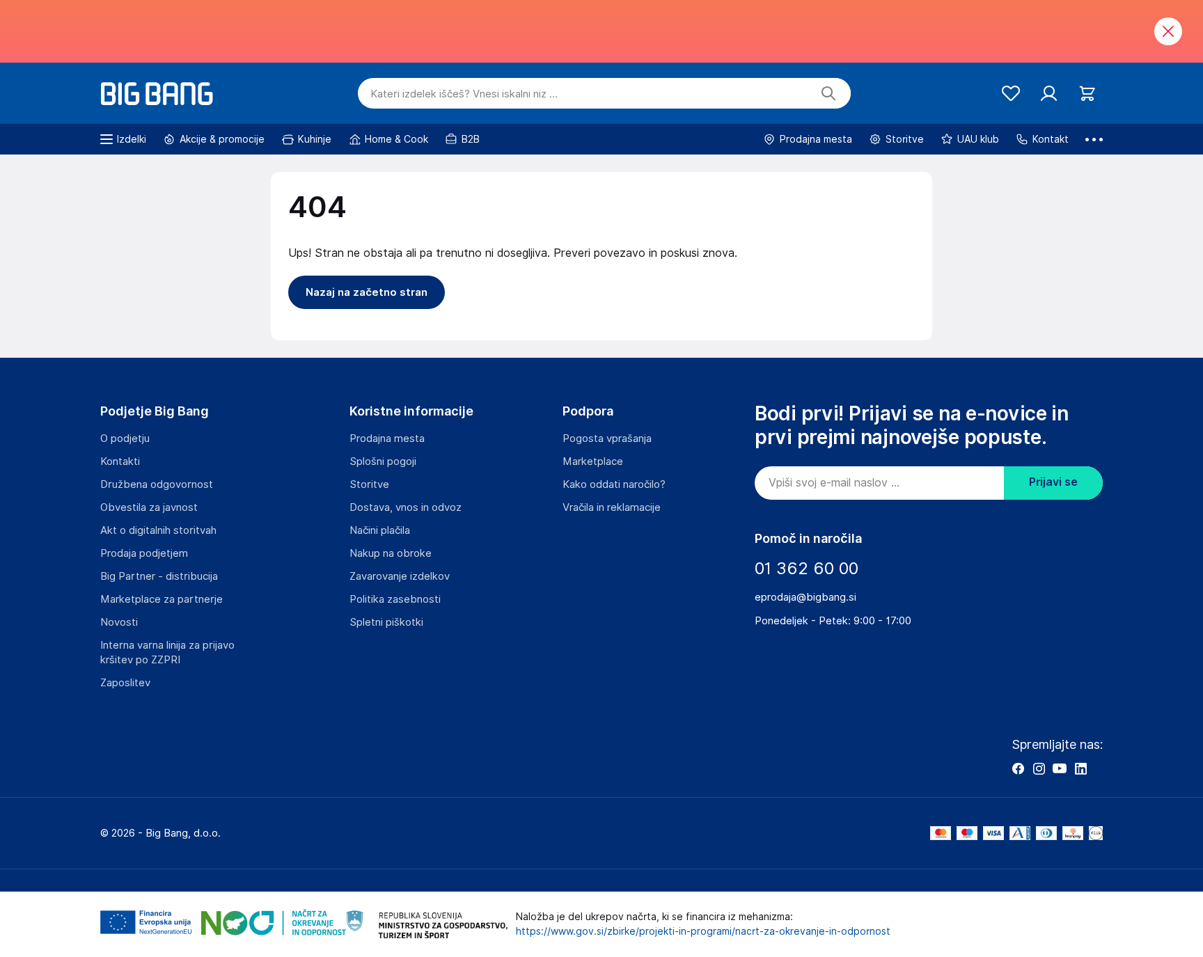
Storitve (369, 484)
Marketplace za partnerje (161, 599)
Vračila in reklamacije (612, 507)
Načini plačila (379, 530)
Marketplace (593, 461)
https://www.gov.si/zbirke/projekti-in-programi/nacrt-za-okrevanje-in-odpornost (703, 931)
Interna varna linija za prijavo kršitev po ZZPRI (167, 652)
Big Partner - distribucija (159, 576)
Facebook (1018, 768)
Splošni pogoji (382, 461)
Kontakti (120, 461)
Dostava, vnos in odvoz (405, 507)
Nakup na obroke (390, 553)
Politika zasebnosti (395, 599)
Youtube (1059, 768)
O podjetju (125, 438)
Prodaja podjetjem (144, 553)
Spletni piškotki (386, 622)
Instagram (1038, 768)
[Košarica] (1087, 93)
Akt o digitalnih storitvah (158, 530)
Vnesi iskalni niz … (464, 94)
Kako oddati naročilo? (614, 484)
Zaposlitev (125, 683)
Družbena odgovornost (156, 484)
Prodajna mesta (387, 438)
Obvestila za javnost (149, 507)
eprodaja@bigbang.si (805, 597)
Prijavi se (1053, 482)
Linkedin (1080, 768)
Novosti (119, 622)
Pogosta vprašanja (607, 438)
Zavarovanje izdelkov (399, 576)
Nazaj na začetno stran (366, 292)
